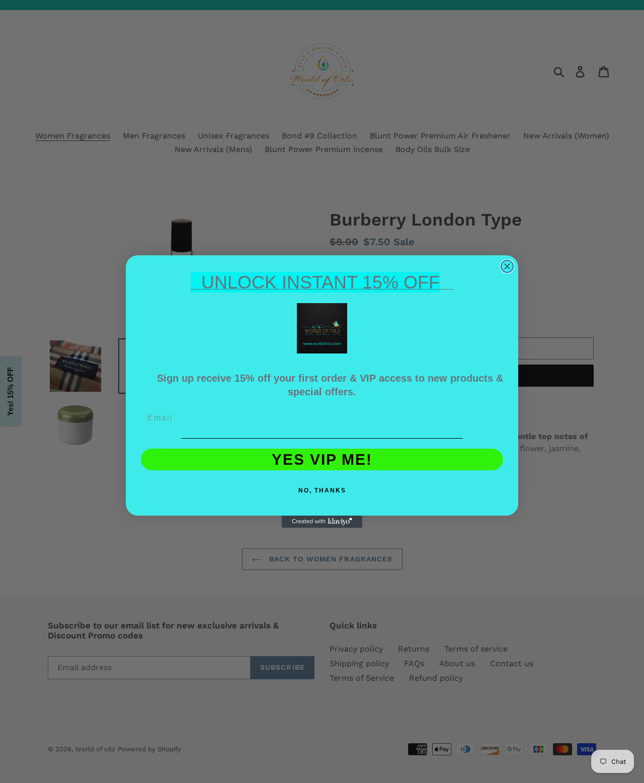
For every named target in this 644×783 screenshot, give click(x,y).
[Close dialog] (507, 266)
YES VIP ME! (322, 459)
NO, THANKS (322, 490)
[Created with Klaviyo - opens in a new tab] (322, 522)
